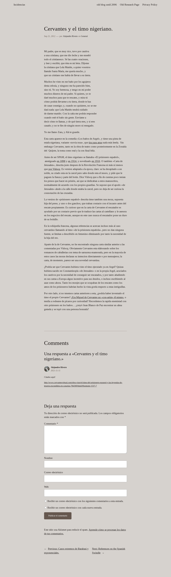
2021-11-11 (55, 370)
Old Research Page (129, 4)
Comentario (51, 423)
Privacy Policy (149, 4)
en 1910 (96, 161)
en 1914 (72, 161)
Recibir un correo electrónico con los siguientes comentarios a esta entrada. (85, 501)
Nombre (48, 458)
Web (46, 486)
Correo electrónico (53, 472)
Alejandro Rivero (70, 36)
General (84, 36)
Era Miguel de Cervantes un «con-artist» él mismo (97, 297)
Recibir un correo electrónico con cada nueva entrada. (74, 507)
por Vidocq (54, 169)
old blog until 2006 (107, 4)
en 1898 (61, 161)
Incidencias (19, 4)
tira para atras (95, 142)
